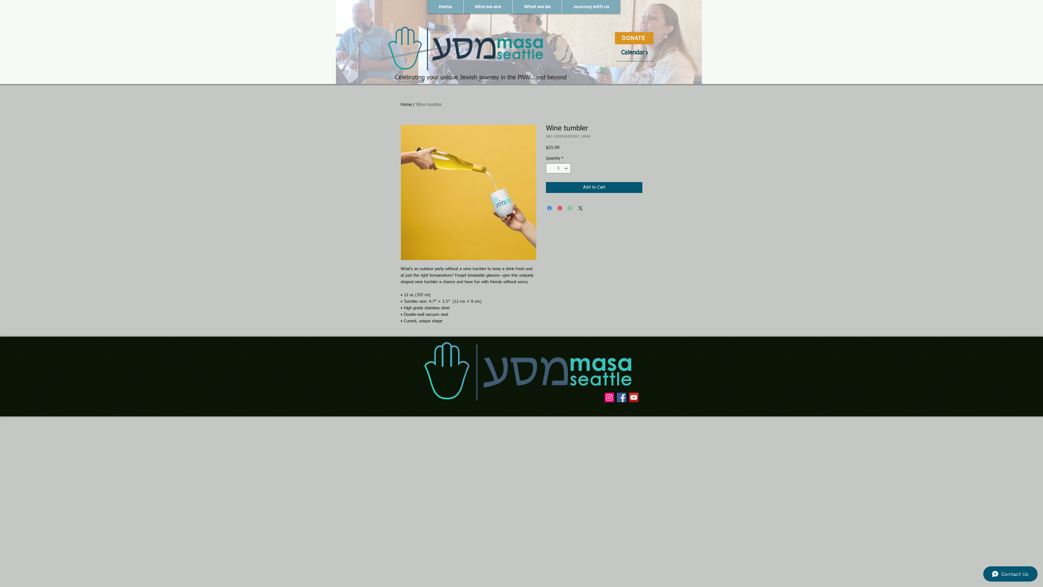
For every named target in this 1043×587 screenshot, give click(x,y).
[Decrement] (550, 168)
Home (406, 105)
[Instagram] (609, 397)
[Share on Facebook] (549, 208)
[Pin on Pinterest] (560, 208)
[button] (488, 7)
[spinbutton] (558, 168)
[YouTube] (634, 397)
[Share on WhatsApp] (570, 208)
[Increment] (566, 168)
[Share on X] (580, 208)
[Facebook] (621, 397)
